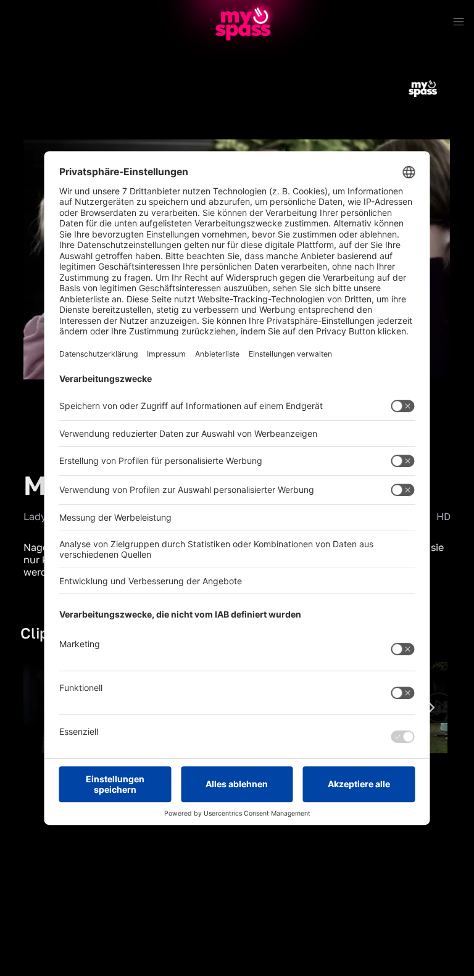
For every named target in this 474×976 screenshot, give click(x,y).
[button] (43, 388)
